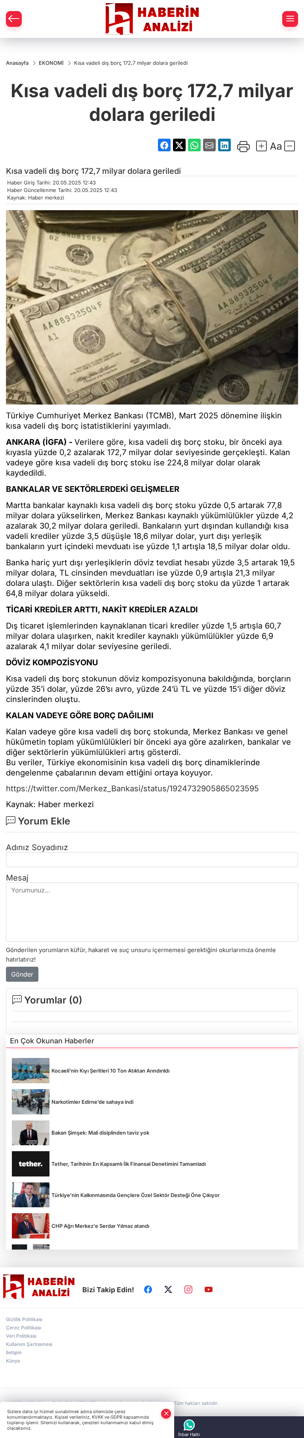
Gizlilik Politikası (24, 1319)
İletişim (14, 1352)
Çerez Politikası (23, 1328)
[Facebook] (148, 1289)
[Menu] (290, 19)
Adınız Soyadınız (37, 847)
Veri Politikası (21, 1336)
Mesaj (17, 878)
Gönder (22, 974)
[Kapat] (166, 1413)
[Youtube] (209, 1289)
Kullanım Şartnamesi (29, 1344)
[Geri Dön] (14, 19)
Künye (13, 1361)
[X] (168, 1289)
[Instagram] (188, 1289)
